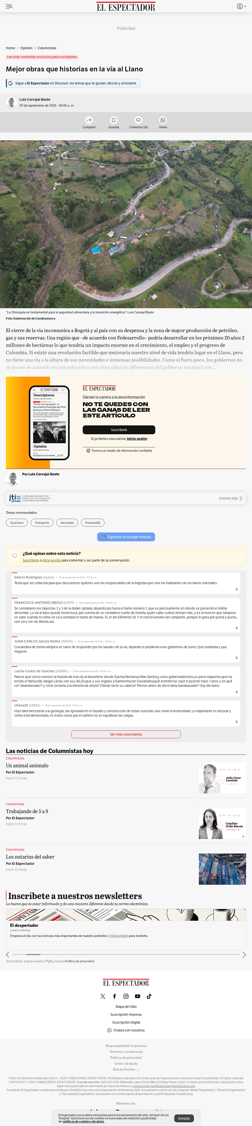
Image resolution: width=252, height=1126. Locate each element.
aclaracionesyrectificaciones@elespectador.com (164, 1086)
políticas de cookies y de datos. (84, 1121)
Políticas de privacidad (126, 1058)
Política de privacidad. (80, 961)
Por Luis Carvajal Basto (41, 474)
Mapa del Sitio (126, 1006)
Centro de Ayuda (126, 1063)
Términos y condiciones (126, 1052)
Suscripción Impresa (126, 1014)
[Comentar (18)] (138, 120)
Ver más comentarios (126, 734)
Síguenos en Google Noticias (129, 537)
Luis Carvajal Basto (34, 99)
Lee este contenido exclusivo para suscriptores (42, 57)
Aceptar (184, 1118)
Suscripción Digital (126, 1022)
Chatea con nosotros (129, 1030)
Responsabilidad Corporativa (126, 1046)
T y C (49, 961)
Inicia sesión (118, 936)
